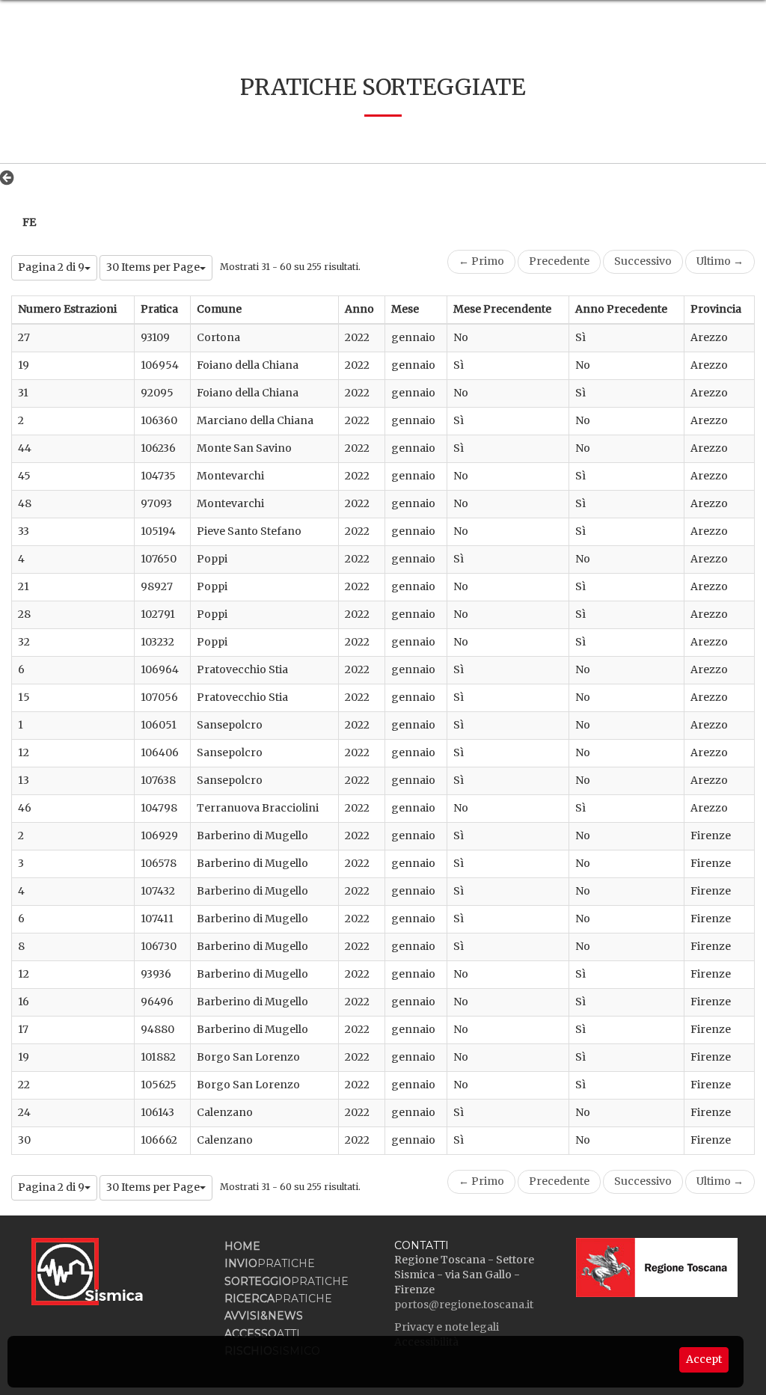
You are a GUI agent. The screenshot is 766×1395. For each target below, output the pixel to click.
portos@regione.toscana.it (463, 1304)
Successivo (643, 261)
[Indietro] (11, 177)
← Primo (481, 261)
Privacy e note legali (446, 1327)
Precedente (559, 261)
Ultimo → (720, 261)
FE (29, 222)
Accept (704, 1359)
